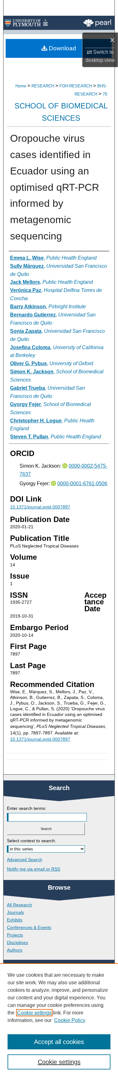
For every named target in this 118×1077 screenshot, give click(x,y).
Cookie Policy (69, 1020)
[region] (59, 1020)
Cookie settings (34, 1012)
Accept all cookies (59, 1041)
